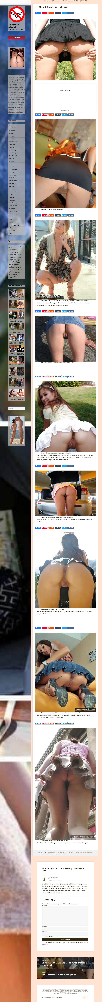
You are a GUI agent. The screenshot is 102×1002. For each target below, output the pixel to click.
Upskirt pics (11, 230)
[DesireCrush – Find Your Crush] (17, 57)
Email (44, 931)
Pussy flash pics (12, 205)
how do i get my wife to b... (15, 261)
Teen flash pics (12, 222)
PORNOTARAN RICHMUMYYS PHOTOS (20, 355)
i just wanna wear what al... (15, 272)
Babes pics (11, 133)
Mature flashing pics (13, 172)
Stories (10, 219)
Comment (46, 905)
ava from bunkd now (13, 247)
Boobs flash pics (12, 139)
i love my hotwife (12, 274)
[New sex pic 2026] (20, 371)
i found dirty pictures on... (15, 269)
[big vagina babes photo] (20, 382)
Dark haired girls (12, 150)
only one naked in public (14, 257)
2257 (62, 993)
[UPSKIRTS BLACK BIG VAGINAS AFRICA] (20, 326)
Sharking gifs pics (13, 211)
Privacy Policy (55, 937)
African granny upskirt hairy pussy (12, 399)
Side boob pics (12, 217)
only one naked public (14, 259)
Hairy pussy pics (12, 164)
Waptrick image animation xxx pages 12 (13, 366)
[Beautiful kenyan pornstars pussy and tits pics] (20, 293)
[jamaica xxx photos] (20, 360)
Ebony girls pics (12, 155)
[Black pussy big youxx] (13, 371)
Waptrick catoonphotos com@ (13, 332)
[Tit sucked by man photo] (20, 315)
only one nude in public (14, 254)
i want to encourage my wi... (15, 246)
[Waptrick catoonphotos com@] (13, 326)
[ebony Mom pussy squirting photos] (13, 337)
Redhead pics (11, 208)
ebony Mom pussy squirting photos (12, 343)
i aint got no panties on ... (15, 266)
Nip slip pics (11, 178)
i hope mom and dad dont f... (16, 271)
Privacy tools (74, 993)
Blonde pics (11, 136)
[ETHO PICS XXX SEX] (20, 304)
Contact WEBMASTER (57, 993)
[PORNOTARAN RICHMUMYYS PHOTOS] (20, 348)
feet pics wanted (12, 249)
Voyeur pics (11, 233)
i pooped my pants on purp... (16, 276)
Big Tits (67, 981)
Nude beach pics (12, 180)
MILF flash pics (12, 175)
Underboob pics (12, 228)
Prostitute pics (12, 200)
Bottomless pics (12, 141)
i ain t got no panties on (14, 264)
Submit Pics (17, 37)
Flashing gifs (11, 161)
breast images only (13, 252)
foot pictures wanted (13, 251)
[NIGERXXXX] (13, 293)
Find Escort (11, 158)
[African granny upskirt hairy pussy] (13, 393)
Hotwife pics (11, 166)
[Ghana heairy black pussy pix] (13, 315)
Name (44, 926)
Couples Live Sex (65, 110)
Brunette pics (11, 144)
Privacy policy (69, 993)
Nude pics (11, 186)
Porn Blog (11, 197)
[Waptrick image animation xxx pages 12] (13, 360)
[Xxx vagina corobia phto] (13, 348)
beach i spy (11, 277)
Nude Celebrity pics (13, 183)
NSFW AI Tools (85, 1)
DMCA (65, 993)
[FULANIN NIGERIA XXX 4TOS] (13, 382)
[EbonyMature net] (13, 304)
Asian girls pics (12, 128)
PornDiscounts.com (68, 1)
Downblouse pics (12, 153)
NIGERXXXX (12, 297)
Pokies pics (11, 194)
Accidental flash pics (13, 125)
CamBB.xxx (77, 1)
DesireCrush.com (57, 1)
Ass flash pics (11, 130)
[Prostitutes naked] (20, 337)
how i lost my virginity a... (15, 262)
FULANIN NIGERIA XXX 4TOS (13, 388)
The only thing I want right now (46, 852)
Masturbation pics (13, 169)
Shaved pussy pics (13, 214)
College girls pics (12, 147)
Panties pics (11, 189)
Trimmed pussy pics (13, 225)
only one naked (12, 256)
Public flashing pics (13, 203)
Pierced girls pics (12, 192)
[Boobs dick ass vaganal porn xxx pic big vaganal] (20, 393)
